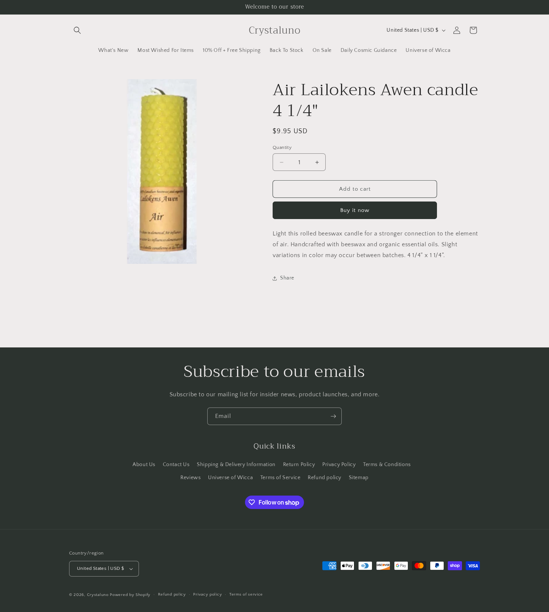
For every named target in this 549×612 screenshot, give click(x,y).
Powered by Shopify (130, 595)
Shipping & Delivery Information (236, 465)
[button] (77, 30)
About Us (144, 465)
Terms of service (246, 594)
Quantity (282, 147)
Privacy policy (207, 594)
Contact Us (176, 465)
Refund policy (324, 478)
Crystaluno (98, 595)
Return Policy (299, 465)
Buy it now (354, 210)
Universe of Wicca (230, 478)
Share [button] (287, 278)
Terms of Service (280, 478)
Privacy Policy (339, 465)
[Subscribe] (333, 416)
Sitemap (359, 478)
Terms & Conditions (387, 465)
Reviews (190, 478)
